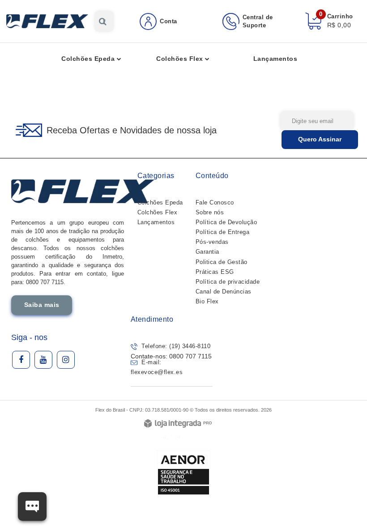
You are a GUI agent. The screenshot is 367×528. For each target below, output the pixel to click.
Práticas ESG (215, 271)
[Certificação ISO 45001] (183, 473)
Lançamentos (156, 222)
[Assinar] (320, 139)
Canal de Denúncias (224, 291)
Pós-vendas (212, 241)
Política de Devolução (226, 222)
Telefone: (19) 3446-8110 (175, 346)
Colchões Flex (157, 212)
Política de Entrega (223, 232)
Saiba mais (42, 304)
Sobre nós (210, 212)
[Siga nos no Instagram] (66, 360)
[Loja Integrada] (178, 424)
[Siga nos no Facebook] (21, 360)
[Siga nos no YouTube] (43, 360)
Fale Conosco (215, 202)
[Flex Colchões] (47, 21)
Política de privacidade (228, 281)
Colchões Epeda (160, 202)
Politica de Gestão (222, 262)
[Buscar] (102, 21)
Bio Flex (207, 301)
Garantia (207, 251)
